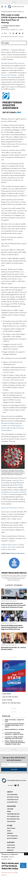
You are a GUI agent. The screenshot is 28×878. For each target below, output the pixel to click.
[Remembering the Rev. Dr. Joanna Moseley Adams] (14, 638)
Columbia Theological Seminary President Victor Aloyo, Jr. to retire (14, 725)
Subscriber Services (13, 814)
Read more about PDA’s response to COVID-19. (12, 508)
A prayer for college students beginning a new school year (14, 737)
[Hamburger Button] (2, 6)
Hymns (9, 830)
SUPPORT (11, 842)
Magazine (11, 806)
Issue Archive (11, 821)
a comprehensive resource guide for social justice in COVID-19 (14, 492)
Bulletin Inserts (12, 838)
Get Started (23, 865)
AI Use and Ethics (12, 802)
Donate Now (11, 845)
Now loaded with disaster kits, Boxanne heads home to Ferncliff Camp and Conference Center (13, 605)
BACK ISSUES (7, 700)
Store (9, 825)
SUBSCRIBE (6, 694)
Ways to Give (11, 847)
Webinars (10, 833)
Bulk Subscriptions (13, 819)
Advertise (10, 850)
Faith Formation (12, 835)
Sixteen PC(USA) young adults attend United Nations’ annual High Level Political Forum (12, 627)
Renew (9, 811)
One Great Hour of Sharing (8, 75)
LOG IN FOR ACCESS (10, 697)
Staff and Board (12, 794)
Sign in (10, 859)
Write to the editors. (19, 36)
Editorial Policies (13, 797)
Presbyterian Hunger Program (11, 423)
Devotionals (11, 828)
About (10, 792)
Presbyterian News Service (12, 11)
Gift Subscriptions (13, 816)
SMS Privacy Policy (13, 799)
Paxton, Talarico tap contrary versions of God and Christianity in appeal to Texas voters (15, 742)
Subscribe (14, 769)
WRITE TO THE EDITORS (11, 703)
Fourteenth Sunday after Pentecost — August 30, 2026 (14, 733)
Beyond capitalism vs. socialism (14, 729)
